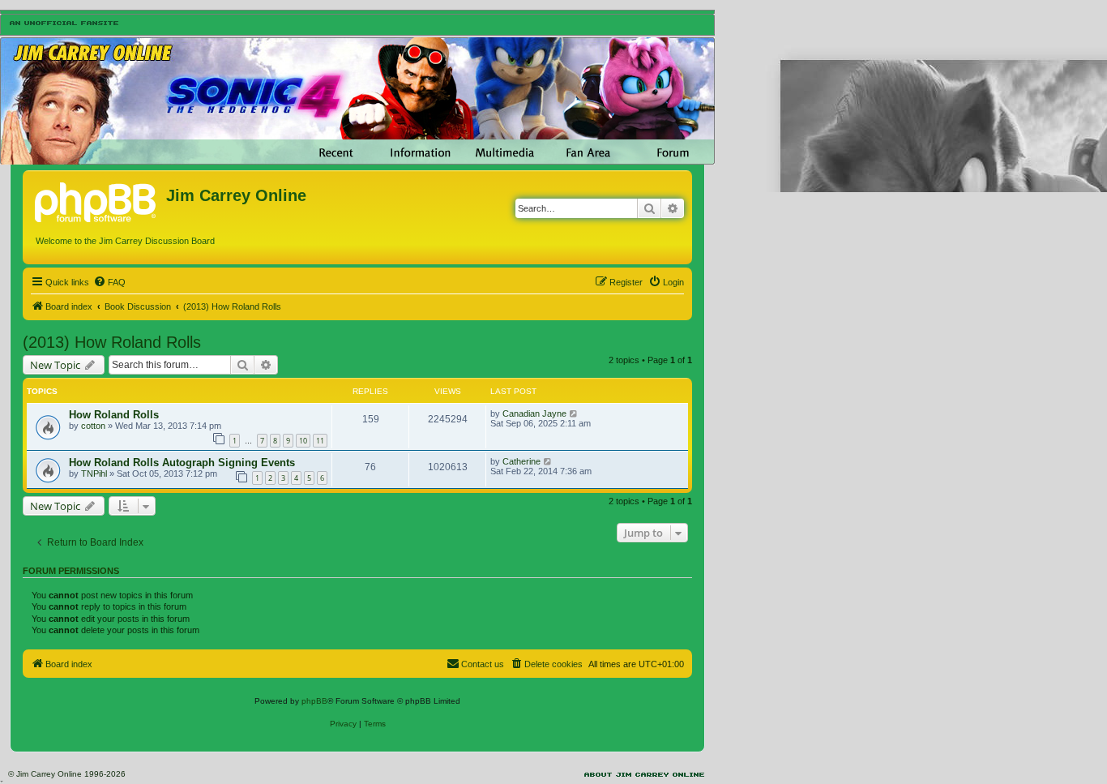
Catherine (521, 461)
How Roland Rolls (114, 415)
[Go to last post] (574, 413)
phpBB (314, 700)
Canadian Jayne (534, 413)
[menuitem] (109, 282)
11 (320, 440)
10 (303, 440)
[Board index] (96, 200)
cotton (93, 426)
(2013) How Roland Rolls (112, 342)
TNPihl (94, 473)
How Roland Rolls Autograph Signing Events (182, 462)
